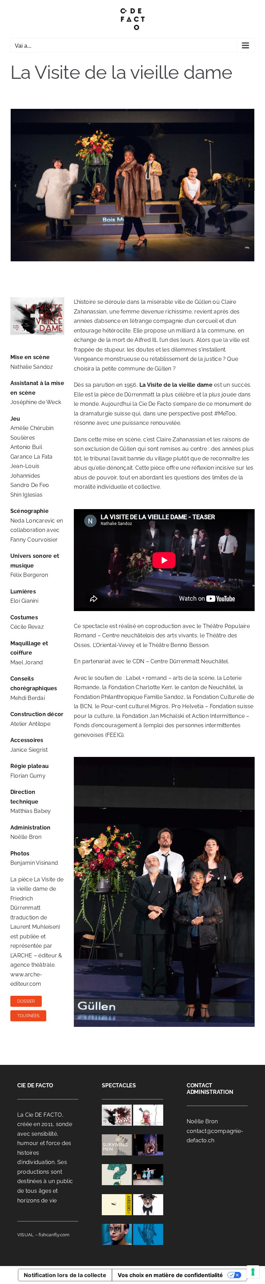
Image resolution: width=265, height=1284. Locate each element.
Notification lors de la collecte (65, 1275)
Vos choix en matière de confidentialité (170, 1275)
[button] (15, 185)
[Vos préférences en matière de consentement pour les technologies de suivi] (252, 1271)
